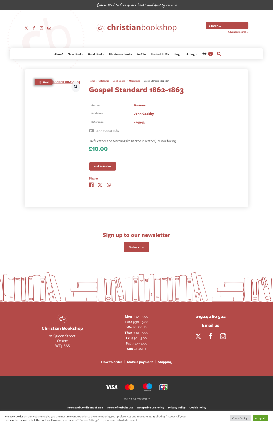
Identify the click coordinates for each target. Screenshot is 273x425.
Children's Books (120, 54)
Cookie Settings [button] (240, 418)
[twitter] (26, 28)
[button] (76, 86)
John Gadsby (144, 113)
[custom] (49, 28)
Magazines (134, 80)
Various (140, 105)
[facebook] (34, 28)
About (58, 54)
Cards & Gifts (160, 54)
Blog (177, 54)
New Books (75, 54)
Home (92, 80)
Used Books (96, 54)
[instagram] (41, 28)
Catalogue (104, 80)
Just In (141, 54)
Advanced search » (238, 31)
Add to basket (102, 166)
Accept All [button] (260, 418)
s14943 (139, 122)
